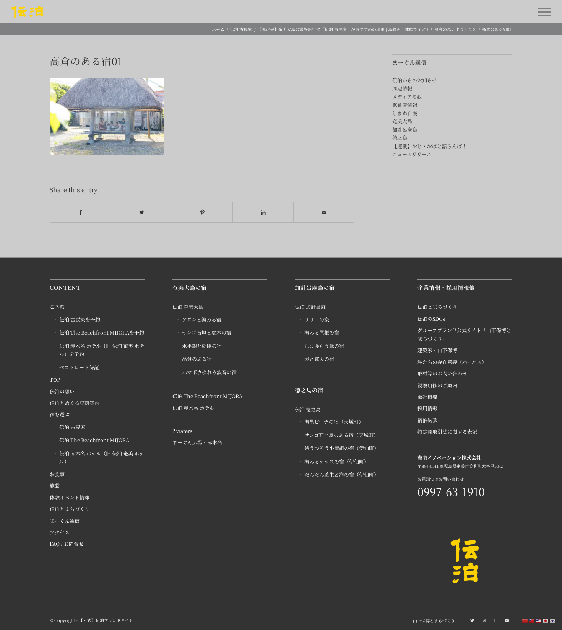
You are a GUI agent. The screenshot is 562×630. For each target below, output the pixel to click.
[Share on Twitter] (141, 212)
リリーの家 (316, 319)
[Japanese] (546, 620)
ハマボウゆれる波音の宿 (209, 372)
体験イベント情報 (69, 497)
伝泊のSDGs (431, 318)
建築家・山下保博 (437, 350)
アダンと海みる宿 (201, 319)
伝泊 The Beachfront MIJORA (94, 440)
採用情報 (427, 408)
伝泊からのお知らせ (414, 80)
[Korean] (552, 620)
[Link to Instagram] (483, 620)
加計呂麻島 (404, 129)
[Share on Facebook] (80, 212)
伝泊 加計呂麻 (310, 306)
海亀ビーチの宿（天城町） (334, 421)
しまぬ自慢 (404, 113)
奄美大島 (402, 121)
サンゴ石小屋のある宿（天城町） (341, 435)
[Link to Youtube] (506, 620)
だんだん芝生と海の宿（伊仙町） (341, 474)
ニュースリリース (411, 154)
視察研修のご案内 (437, 385)
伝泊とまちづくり (69, 508)
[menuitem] (432, 620)
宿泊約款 (427, 420)
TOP (55, 379)
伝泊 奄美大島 (187, 306)
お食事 (57, 474)
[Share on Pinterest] (202, 212)
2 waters (182, 430)
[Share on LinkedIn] (263, 212)
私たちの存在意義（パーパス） (452, 362)
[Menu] (542, 11)
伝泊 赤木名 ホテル (193, 407)
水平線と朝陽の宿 (202, 345)
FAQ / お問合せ (67, 543)
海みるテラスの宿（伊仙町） (336, 461)
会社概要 (427, 396)
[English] (539, 620)
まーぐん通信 (65, 520)
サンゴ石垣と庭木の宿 (206, 332)
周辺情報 (402, 88)
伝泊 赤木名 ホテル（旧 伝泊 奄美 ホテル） (101, 457)
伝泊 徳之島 (308, 409)
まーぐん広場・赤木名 (197, 442)
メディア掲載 (407, 96)
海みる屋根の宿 (321, 332)
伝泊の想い (62, 391)
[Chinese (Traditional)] (532, 620)
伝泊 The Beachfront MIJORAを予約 (101, 332)
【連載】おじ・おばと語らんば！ (429, 146)
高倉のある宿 (197, 358)
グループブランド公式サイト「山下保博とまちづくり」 (464, 334)
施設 (55, 485)
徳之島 (399, 137)
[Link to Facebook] (495, 620)
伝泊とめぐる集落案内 (74, 402)
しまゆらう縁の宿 (324, 345)
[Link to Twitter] (472, 620)
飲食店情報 (404, 104)
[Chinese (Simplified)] (525, 620)
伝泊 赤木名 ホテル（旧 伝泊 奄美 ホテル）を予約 (101, 349)
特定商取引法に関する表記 (447, 431)
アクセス (60, 532)
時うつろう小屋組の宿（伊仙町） (341, 448)
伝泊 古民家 (72, 427)
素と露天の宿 (319, 358)
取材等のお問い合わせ (442, 373)
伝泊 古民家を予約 (79, 319)
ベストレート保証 (79, 367)
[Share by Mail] (324, 212)
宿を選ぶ (60, 414)
